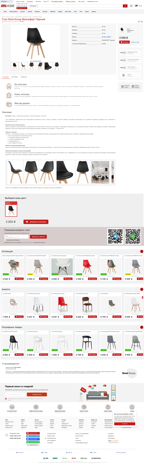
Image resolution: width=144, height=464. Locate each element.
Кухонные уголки (9, 425)
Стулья (6, 423)
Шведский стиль (93, 1)
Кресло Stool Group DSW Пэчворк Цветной (12, 255)
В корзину (125, 42)
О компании (111, 433)
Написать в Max (33, 439)
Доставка (38, 1)
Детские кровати (39, 421)
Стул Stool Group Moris (56, 331)
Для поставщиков (51, 440)
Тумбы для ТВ (65, 423)
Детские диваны (38, 423)
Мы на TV (46, 1)
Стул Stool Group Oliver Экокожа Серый (109, 331)
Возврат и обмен (51, 435)
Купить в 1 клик (135, 42)
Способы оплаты (79, 435)
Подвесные (23, 427)
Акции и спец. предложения (81, 433)
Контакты (29, 1)
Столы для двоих (108, 427)
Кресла (22, 421)
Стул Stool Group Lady (32, 331)
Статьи (77, 438)
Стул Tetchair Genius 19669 (57, 293)
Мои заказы (81, 1)
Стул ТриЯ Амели (6, 293)
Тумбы (51, 425)
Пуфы (22, 423)
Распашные (94, 421)
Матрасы (52, 423)
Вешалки (81, 425)
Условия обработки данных (81, 442)
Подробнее (132, 421)
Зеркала (81, 427)
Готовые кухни (8, 427)
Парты (36, 427)
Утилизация (50, 442)
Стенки (63, 421)
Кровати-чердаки (39, 425)
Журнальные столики (67, 425)
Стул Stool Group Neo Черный (83, 331)
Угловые (93, 423)
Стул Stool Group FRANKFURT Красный (85, 255)
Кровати (52, 421)
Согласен (124, 424)
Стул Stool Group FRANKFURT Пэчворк (109, 255)
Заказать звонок (38, 237)
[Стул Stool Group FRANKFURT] (23, 66)
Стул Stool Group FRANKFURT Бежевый (36, 255)
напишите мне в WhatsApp (12, 240)
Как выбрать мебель (57, 1)
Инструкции (78, 440)
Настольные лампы (126, 427)
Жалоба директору (51, 438)
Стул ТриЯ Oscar (104, 293)
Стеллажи (93, 425)
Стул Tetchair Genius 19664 (33, 293)
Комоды (52, 427)
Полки (92, 427)
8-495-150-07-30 (21, 4)
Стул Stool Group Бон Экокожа (58, 255)
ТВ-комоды (64, 427)
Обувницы (81, 421)
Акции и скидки (20, 1)
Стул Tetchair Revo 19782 (82, 293)
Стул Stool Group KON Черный (9, 331)
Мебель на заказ (70, 1)
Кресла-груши (24, 425)
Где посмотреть (111, 438)
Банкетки (81, 423)
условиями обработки (28, 242)
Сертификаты (111, 435)
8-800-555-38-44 (21, 6)
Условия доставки (51, 433)
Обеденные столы (9, 421)
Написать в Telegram (34, 436)
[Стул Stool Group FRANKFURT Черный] (15, 66)
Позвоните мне (22, 8)
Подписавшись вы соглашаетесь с (25, 399)
